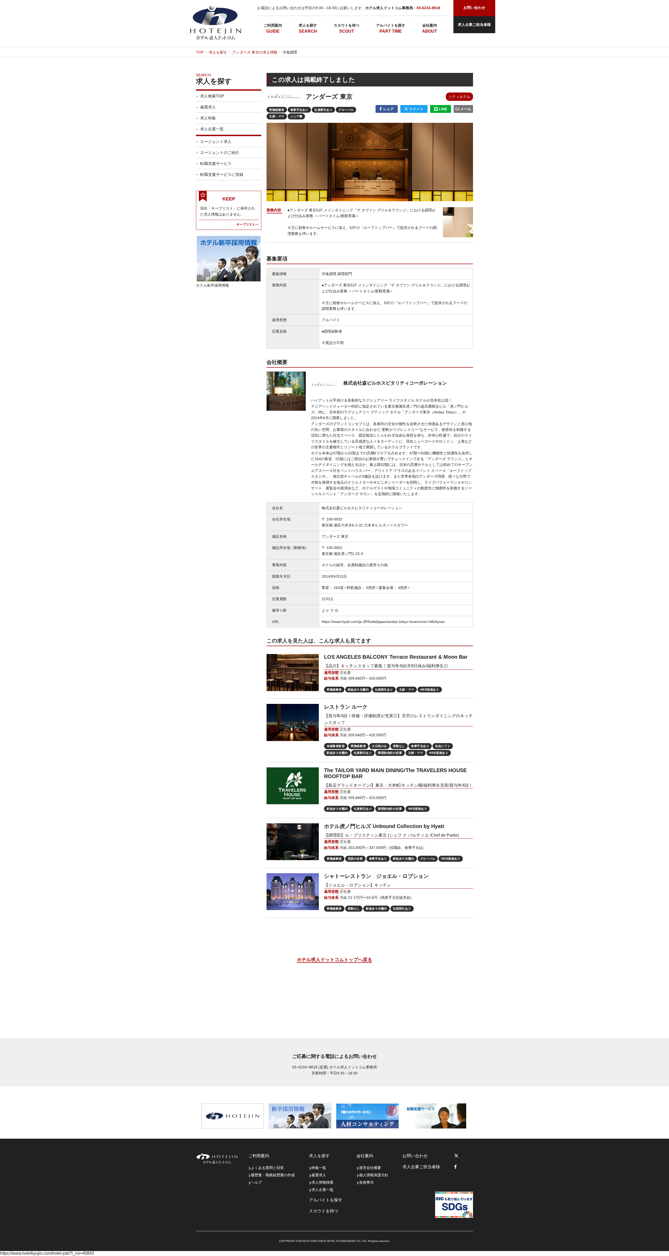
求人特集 (208, 118)
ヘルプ (256, 1182)
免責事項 (366, 1182)
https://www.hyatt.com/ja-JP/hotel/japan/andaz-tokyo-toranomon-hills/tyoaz (383, 622)
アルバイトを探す (390, 25)
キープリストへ (247, 224)
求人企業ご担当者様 (474, 24)
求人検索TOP (212, 96)
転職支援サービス (216, 163)
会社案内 (429, 25)
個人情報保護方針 (373, 1175)
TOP (200, 52)
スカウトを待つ (346, 25)
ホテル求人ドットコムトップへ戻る (334, 959)
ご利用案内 (273, 25)
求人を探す (308, 25)
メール (465, 109)
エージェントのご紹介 (219, 152)
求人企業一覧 (212, 129)
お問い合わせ (415, 1156)
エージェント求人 (216, 141)
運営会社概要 (370, 1168)
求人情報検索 (322, 1182)
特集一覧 (319, 1168)
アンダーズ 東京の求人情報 (254, 52)
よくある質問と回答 (267, 1168)
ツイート (416, 109)
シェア (388, 109)
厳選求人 (208, 107)
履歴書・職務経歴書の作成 (273, 1175)
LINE (442, 109)
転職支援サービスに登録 (221, 174)
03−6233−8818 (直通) (310, 1067)
